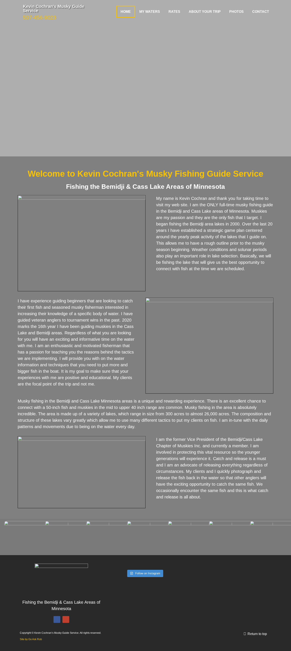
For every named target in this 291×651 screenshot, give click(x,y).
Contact (260, 11)
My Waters (149, 11)
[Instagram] (65, 619)
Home (126, 11)
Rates (174, 11)
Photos (236, 11)
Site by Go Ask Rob (31, 639)
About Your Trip (205, 11)
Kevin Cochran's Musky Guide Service (53, 8)
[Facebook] (56, 619)
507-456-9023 (39, 17)
